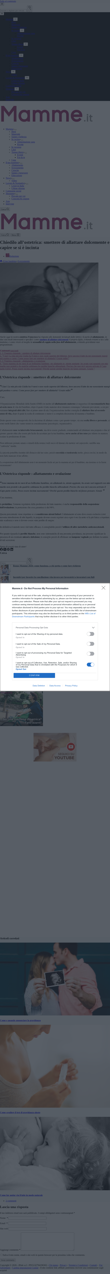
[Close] (104, 588)
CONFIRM (34, 675)
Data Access (55, 685)
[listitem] (55, 627)
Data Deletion (39, 685)
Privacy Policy (71, 685)
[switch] (90, 634)
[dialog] (55, 637)
